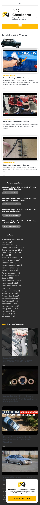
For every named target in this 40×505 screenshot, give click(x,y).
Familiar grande (8, 268)
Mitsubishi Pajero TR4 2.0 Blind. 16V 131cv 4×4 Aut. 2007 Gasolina (19, 188)
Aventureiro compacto (10, 240)
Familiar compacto (9, 265)
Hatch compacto (8, 281)
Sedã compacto (8, 298)
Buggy (4, 242)
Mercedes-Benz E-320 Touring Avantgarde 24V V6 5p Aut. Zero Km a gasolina (20, 399)
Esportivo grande (8, 260)
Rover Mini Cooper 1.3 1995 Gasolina (16, 165)
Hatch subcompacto (9, 75)
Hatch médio (7, 283)
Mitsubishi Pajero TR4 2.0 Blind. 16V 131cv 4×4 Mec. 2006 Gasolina (19, 211)
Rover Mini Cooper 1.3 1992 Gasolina (16, 121)
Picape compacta (8, 291)
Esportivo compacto (9, 258)
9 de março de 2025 (11, 193)
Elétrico (5, 255)
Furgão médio (7, 276)
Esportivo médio (8, 263)
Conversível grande (9, 250)
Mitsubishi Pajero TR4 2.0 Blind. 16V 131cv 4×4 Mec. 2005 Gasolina (19, 222)
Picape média (7, 296)
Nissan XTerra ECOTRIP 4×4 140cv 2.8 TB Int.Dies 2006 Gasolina (17, 439)
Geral (4, 278)
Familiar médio (7, 270)
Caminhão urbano (8, 245)
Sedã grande (7, 301)
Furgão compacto (8, 273)
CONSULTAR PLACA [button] (22, 498)
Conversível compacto (10, 247)
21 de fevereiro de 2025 (12, 204)
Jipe (3, 288)
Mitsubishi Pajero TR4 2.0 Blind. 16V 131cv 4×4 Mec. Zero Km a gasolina (19, 199)
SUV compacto (7, 306)
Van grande (6, 314)
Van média (6, 316)
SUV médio (6, 311)
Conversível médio (9, 253)
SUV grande (6, 309)
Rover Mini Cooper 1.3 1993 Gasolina (16, 78)
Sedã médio (6, 304)
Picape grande (7, 293)
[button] (36, 480)
